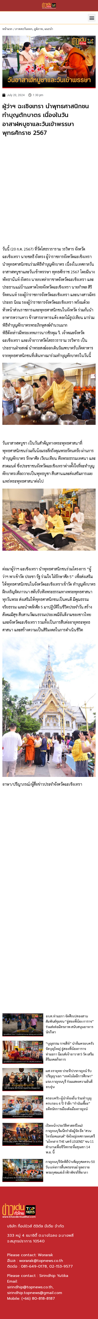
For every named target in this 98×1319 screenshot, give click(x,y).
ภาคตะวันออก (23, 29)
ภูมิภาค (38, 29)
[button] (92, 18)
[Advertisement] (49, 191)
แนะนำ (48, 29)
